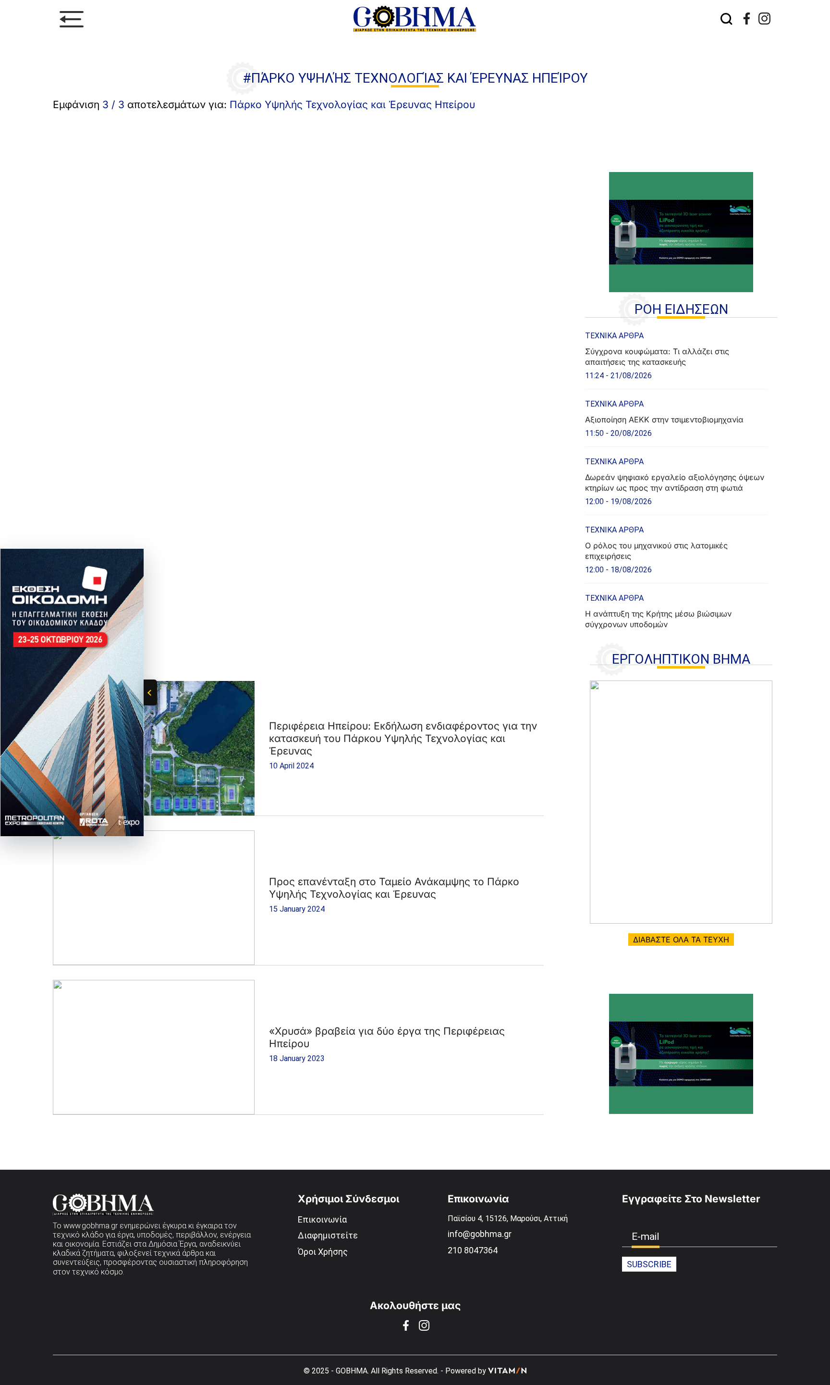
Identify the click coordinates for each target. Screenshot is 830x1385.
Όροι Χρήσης (323, 1252)
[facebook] (747, 18)
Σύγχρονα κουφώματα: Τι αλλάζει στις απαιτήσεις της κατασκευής (657, 356)
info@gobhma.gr (480, 1234)
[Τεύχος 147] (681, 802)
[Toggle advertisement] (150, 692)
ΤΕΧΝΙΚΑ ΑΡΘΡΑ (614, 335)
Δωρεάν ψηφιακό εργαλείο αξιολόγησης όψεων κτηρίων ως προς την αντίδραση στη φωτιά (674, 482)
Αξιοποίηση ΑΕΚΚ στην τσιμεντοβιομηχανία (664, 419)
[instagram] (764, 18)
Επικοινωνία (322, 1219)
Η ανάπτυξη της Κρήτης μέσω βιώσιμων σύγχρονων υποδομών (658, 619)
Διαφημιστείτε (328, 1235)
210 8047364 (473, 1250)
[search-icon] (726, 19)
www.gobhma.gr (90, 1225)
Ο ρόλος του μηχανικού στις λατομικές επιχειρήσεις (656, 551)
